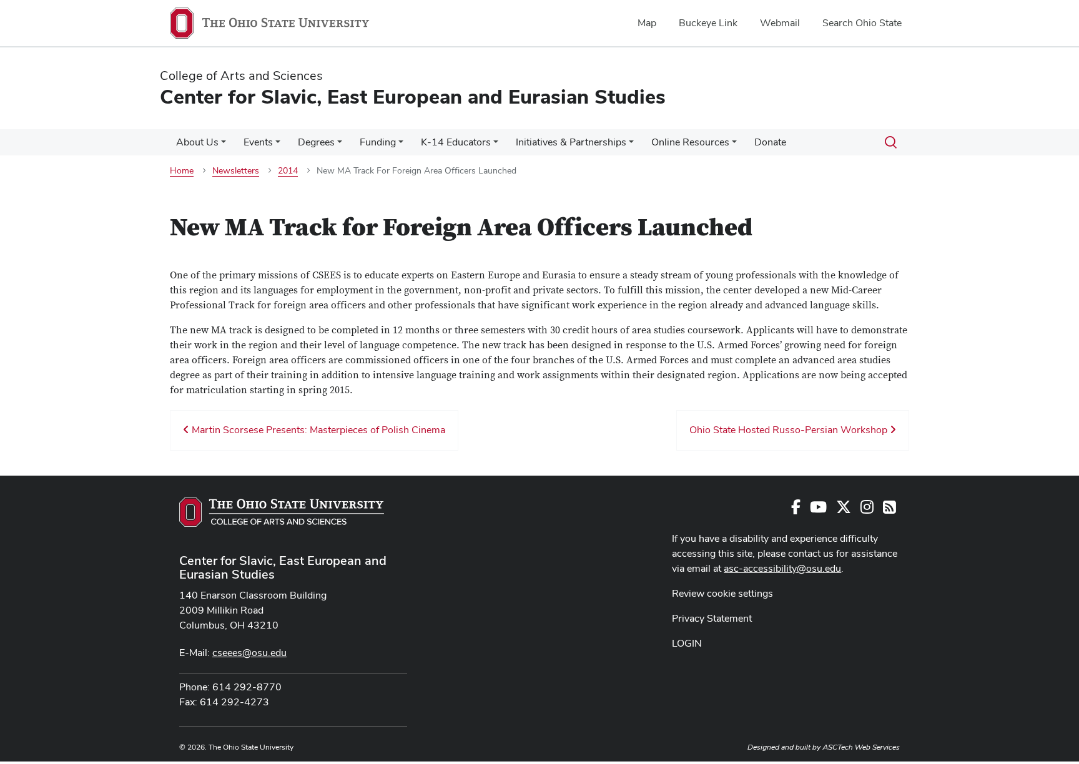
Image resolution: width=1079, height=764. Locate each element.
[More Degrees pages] (340, 145)
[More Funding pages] (401, 145)
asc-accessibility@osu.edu (782, 568)
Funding (378, 142)
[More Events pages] (278, 145)
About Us (197, 142)
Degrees (316, 142)
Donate (770, 142)
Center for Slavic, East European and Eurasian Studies (283, 567)
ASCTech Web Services (861, 747)
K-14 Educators (456, 142)
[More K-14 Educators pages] (496, 145)
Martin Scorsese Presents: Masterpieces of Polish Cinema (317, 429)
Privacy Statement (712, 618)
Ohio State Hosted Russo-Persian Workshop (789, 429)
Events (258, 142)
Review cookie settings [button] (722, 593)
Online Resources (690, 142)
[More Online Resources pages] (734, 145)
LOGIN (687, 643)
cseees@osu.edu (249, 652)
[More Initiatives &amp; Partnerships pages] (631, 145)
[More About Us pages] (224, 145)
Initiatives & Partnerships (571, 142)
